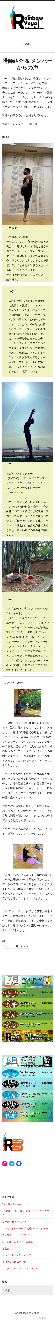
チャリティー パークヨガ (15, 1235)
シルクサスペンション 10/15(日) (18, 1255)
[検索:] (27, 1290)
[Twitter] (12, 1163)
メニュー (29, 43)
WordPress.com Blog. (27, 1313)
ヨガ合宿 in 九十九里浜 (14, 1222)
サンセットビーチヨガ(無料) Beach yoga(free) (25, 1228)
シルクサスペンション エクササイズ (21, 1268)
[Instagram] (4, 1163)
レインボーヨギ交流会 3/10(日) (18, 1242)
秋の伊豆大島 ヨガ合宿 (14, 1262)
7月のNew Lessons (11, 1204)
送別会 (5, 1248)
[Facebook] (19, 1163)
